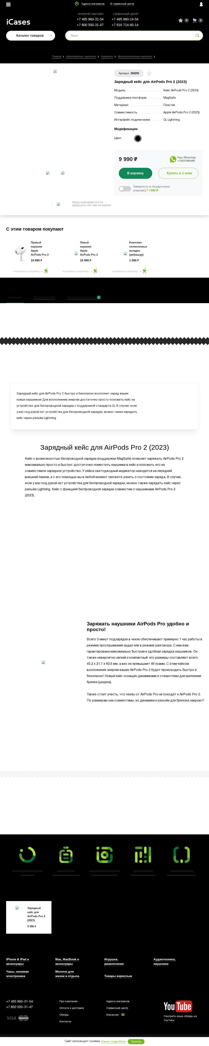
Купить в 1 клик (179, 173)
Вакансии (112, 1015)
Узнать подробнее (113, 1041)
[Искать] (197, 35)
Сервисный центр (117, 1008)
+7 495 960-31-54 (90, 19)
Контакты (65, 1022)
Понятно (136, 1041)
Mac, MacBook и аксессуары (67, 961)
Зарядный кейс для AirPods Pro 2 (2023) (36, 914)
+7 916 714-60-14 (125, 25)
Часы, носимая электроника (17, 974)
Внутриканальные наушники (135, 56)
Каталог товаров (30, 35)
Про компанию (68, 1001)
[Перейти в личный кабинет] (201, 4)
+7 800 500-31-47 (90, 25)
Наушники (107, 56)
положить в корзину (26, 271)
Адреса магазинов (92, 4)
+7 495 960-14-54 (125, 19)
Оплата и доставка (71, 1008)
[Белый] (138, 138)
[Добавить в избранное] (149, 73)
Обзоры (64, 1015)
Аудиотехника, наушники (81, 56)
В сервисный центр (122, 4)
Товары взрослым (118, 976)
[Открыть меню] (8, 4)
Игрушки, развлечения (114, 961)
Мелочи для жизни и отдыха (67, 974)
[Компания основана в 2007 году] (21, 20)
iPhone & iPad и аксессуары (17, 961)
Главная (56, 56)
